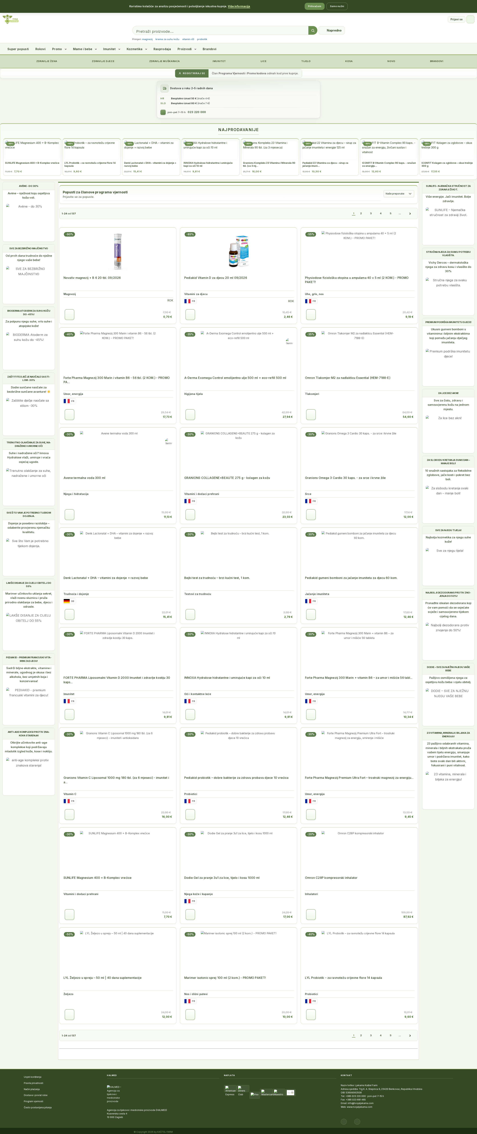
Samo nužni (337, 6)
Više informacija (239, 6)
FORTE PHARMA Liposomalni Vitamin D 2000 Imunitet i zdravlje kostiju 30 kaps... (117, 680)
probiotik (202, 39)
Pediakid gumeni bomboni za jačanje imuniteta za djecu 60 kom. (351, 578)
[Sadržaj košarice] (69, 314)
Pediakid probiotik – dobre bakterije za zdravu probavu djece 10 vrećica (236, 778)
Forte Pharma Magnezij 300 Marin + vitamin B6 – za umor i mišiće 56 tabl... (358, 678)
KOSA (349, 61)
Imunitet (109, 49)
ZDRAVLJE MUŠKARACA (164, 61)
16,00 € (167, 816)
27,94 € (288, 416)
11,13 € (168, 516)
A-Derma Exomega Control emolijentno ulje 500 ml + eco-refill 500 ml (235, 378)
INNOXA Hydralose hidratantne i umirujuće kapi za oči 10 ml (227, 678)
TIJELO (305, 61)
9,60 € (409, 1016)
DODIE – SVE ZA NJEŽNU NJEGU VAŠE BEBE (448, 669)
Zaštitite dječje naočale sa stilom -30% (28, 378)
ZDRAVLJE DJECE (102, 61)
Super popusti (18, 49)
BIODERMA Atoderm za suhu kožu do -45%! (28, 312)
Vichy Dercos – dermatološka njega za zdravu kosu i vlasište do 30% (448, 267)
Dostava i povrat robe (36, 1095)
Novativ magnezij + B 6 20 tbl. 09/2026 (92, 278)
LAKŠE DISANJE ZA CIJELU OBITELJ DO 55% (28, 584)
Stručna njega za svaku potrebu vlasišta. (448, 253)
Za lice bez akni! (448, 393)
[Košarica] (470, 19)
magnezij (147, 39)
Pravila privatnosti (33, 1083)
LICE (263, 61)
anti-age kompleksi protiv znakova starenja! (29, 733)
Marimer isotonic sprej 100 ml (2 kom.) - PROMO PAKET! (225, 978)
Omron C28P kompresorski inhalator (331, 878)
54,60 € (408, 416)
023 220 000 (197, 112)
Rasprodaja (162, 49)
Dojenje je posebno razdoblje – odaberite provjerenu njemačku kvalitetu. (28, 528)
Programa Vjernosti (232, 73)
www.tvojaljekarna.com (359, 1107)
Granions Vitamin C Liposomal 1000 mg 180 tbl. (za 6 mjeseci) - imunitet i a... (116, 780)
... (400, 213)
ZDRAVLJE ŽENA (46, 61)
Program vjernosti (33, 1101)
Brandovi (210, 49)
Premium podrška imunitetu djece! (448, 322)
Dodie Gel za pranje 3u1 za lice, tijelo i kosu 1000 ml (222, 878)
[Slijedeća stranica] (410, 213)
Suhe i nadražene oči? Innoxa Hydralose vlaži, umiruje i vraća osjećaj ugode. (28, 457)
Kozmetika (135, 49)
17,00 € (288, 916)
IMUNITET (219, 61)
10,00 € (288, 1016)
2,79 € (288, 616)
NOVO (391, 61)
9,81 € (168, 716)
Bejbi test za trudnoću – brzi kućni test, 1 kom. (217, 578)
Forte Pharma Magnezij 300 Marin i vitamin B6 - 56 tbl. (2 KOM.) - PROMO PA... (117, 380)
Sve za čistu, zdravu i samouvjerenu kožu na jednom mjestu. (448, 405)
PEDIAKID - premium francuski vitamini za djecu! (28, 659)
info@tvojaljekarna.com (361, 1103)
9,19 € (409, 316)
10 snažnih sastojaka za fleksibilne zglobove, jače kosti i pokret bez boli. (448, 475)
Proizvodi (185, 49)
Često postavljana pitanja (38, 1107)
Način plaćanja (32, 1089)
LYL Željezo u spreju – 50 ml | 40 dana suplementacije (103, 978)
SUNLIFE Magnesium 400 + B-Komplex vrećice (98, 878)
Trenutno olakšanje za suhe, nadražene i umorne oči (29, 444)
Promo (57, 49)
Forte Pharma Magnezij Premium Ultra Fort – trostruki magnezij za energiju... (359, 778)
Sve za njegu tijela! (448, 530)
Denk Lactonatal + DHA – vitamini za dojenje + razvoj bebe (106, 578)
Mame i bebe (82, 49)
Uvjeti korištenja (32, 1077)
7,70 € (168, 916)
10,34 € (408, 716)
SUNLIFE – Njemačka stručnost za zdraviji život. (448, 187)
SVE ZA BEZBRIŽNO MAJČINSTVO (28, 248)
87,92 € (408, 916)
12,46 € (408, 616)
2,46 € (288, 316)
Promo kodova (256, 73)
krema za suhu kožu (167, 39)
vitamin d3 (188, 39)
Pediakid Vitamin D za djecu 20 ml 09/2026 (215, 278)
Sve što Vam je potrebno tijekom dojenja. (29, 514)
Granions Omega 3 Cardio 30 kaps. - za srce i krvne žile (345, 478)
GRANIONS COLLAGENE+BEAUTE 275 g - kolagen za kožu (227, 478)
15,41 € (167, 616)
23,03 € (287, 516)
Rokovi (40, 49)
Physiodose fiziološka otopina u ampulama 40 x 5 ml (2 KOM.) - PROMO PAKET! (357, 280)
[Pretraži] (312, 30)
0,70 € (167, 316)
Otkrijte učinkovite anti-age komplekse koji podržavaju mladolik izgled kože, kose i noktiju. (29, 747)
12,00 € (408, 516)
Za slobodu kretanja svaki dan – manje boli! (448, 461)
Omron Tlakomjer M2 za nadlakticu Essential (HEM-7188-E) (347, 378)
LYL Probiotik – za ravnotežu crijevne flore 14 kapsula (343, 978)
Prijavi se (457, 19)
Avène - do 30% (28, 185)
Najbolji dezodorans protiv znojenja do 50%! (448, 594)
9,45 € (409, 816)
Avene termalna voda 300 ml (84, 478)
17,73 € (167, 416)
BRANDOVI (436, 61)
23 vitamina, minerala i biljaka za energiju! (448, 734)
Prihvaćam (314, 6)
